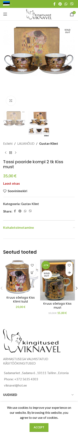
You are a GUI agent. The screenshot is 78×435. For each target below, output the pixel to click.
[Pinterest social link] (60, 4)
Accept (39, 427)
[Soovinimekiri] (32, 265)
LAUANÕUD (26, 143)
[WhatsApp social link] (66, 4)
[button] (7, 66)
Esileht (8, 143)
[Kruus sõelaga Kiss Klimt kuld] (20, 277)
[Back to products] (10, 152)
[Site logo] (39, 14)
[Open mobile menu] (5, 14)
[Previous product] (5, 152)
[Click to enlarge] (11, 100)
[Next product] (15, 152)
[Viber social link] (72, 4)
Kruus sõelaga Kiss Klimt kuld (20, 300)
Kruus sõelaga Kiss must (57, 306)
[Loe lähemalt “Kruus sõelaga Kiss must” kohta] (69, 272)
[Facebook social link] (54, 4)
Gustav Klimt (48, 143)
